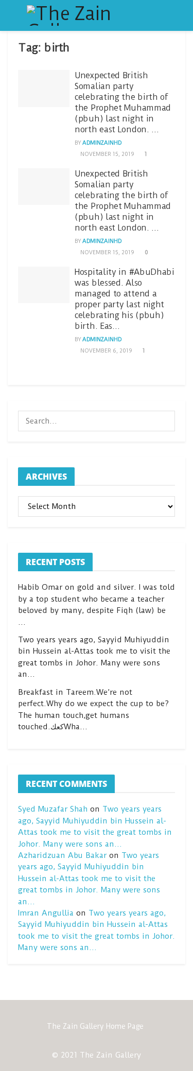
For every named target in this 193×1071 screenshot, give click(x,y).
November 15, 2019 (106, 154)
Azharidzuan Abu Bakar (62, 855)
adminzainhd (101, 142)
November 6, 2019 (105, 350)
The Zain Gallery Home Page (95, 1026)
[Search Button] (164, 421)
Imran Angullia (46, 913)
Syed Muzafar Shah (52, 809)
